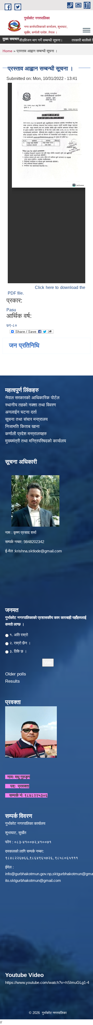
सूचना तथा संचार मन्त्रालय (27, 419)
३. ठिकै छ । (18, 651)
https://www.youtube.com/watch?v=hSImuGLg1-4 (47, 982)
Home (7, 51)
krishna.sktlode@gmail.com (38, 551)
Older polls (15, 674)
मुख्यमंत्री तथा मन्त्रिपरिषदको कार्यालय (36, 440)
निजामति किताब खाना (23, 426)
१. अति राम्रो (19, 635)
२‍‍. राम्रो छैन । (20, 643)
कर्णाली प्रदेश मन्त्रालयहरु (26, 433)
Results (12, 681)
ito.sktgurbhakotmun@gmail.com (33, 880)
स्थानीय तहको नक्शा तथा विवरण (31, 404)
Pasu (11, 310)
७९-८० (11, 325)
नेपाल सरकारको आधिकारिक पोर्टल (32, 397)
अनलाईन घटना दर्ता (21, 412)
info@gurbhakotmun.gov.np (28, 874)
